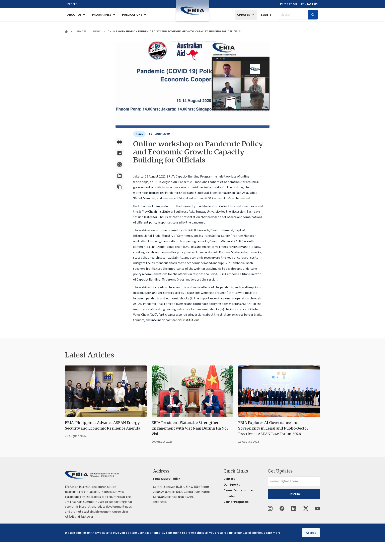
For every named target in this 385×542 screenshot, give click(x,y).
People (72, 4)
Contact (229, 479)
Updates (243, 14)
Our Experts (232, 484)
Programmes (101, 14)
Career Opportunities (239, 490)
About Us (74, 14)
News (96, 32)
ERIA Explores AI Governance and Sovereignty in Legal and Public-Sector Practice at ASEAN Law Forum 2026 (273, 428)
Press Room (288, 4)
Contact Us (309, 4)
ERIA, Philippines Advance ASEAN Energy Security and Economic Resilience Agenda (102, 425)
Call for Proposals (236, 502)
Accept (311, 533)
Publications (132, 14)
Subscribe (294, 494)
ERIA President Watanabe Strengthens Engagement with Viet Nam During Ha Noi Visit (190, 428)
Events (266, 14)
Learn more (272, 533)
